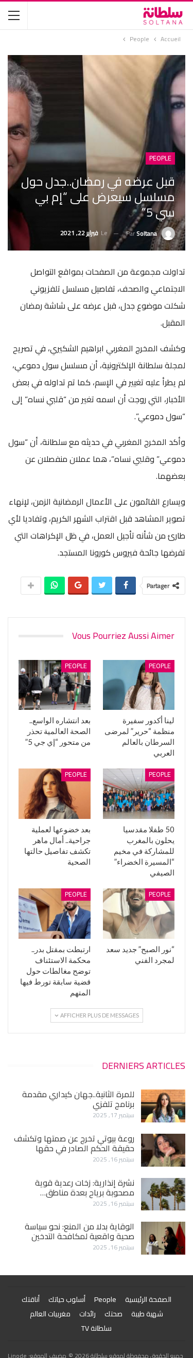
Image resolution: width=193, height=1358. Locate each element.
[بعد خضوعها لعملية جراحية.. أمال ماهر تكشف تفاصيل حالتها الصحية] (55, 794)
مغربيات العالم (50, 1313)
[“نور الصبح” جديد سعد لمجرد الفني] (139, 913)
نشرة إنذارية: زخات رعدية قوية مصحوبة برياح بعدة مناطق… (84, 1187)
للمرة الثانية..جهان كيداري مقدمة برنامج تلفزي (78, 1099)
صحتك (113, 1313)
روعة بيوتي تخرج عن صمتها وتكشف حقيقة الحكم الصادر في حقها (74, 1143)
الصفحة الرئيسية (148, 1299)
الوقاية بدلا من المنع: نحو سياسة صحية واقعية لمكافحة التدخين (79, 1231)
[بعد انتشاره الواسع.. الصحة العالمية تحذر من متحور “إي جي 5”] (55, 685)
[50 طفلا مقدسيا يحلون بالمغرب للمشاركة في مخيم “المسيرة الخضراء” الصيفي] (139, 794)
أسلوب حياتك (66, 1299)
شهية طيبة (147, 1313)
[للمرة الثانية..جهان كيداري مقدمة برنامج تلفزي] (163, 1105)
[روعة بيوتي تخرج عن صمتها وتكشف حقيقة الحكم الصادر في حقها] (163, 1150)
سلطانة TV (96, 1328)
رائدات (87, 1313)
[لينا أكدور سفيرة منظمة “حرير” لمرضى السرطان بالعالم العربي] (139, 685)
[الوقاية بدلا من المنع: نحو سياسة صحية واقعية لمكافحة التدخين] (163, 1238)
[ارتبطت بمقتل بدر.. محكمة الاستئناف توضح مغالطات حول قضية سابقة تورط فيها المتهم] (55, 913)
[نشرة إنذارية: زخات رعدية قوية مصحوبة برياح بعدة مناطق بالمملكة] (163, 1194)
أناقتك (31, 1299)
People (160, 158)
